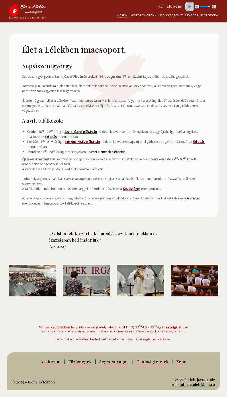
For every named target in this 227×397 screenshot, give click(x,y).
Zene (181, 361)
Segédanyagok (114, 361)
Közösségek (80, 361)
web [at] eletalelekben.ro (193, 384)
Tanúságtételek (153, 361)
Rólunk (122, 15)
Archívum (51, 361)
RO (160, 6)
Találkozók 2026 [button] (141, 15)
